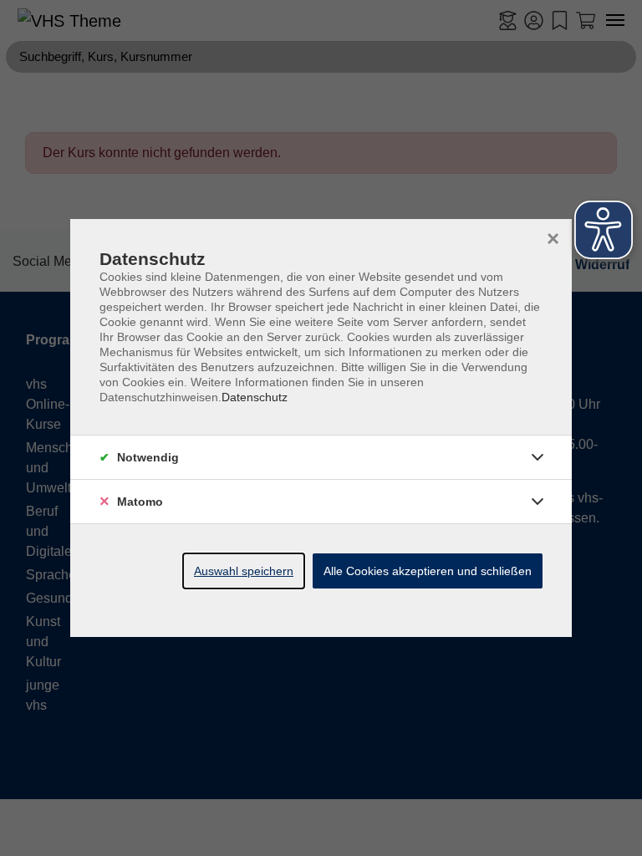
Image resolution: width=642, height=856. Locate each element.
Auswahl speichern (243, 571)
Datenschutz (255, 397)
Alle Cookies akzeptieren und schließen (428, 571)
